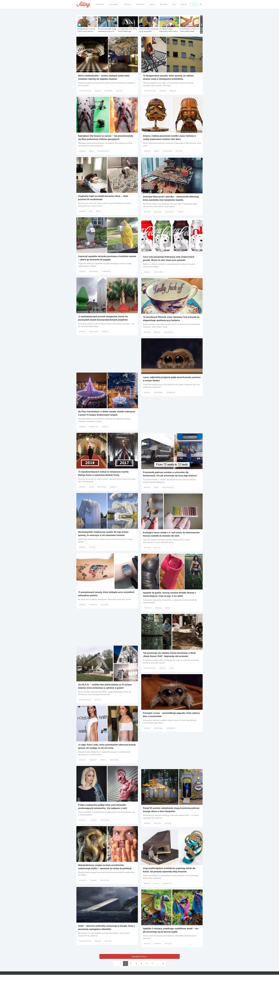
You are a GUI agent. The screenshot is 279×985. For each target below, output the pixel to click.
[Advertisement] (107, 354)
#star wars (167, 151)
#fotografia (105, 820)
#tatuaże (104, 605)
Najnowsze (100, 4)
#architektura (85, 91)
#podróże (108, 91)
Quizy (194, 4)
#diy (174, 4)
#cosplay (83, 820)
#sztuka (127, 4)
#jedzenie (163, 4)
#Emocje (172, 91)
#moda (103, 760)
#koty (156, 883)
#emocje (184, 4)
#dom (98, 211)
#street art (93, 427)
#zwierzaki (140, 4)
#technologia (103, 151)
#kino (91, 151)
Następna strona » (139, 956)
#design (98, 91)
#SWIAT (152, 4)
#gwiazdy (93, 760)
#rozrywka (93, 271)
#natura (108, 941)
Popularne (113, 4)
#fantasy (157, 944)
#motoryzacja (168, 487)
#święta (105, 332)
